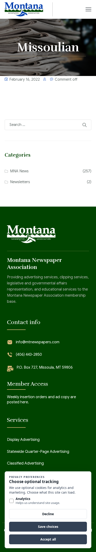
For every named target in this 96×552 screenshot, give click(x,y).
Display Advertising (23, 439)
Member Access (27, 383)
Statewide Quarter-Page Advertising (38, 451)
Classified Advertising (25, 463)
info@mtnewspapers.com (37, 342)
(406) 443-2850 (29, 354)
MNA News (19, 171)
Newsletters (20, 182)
